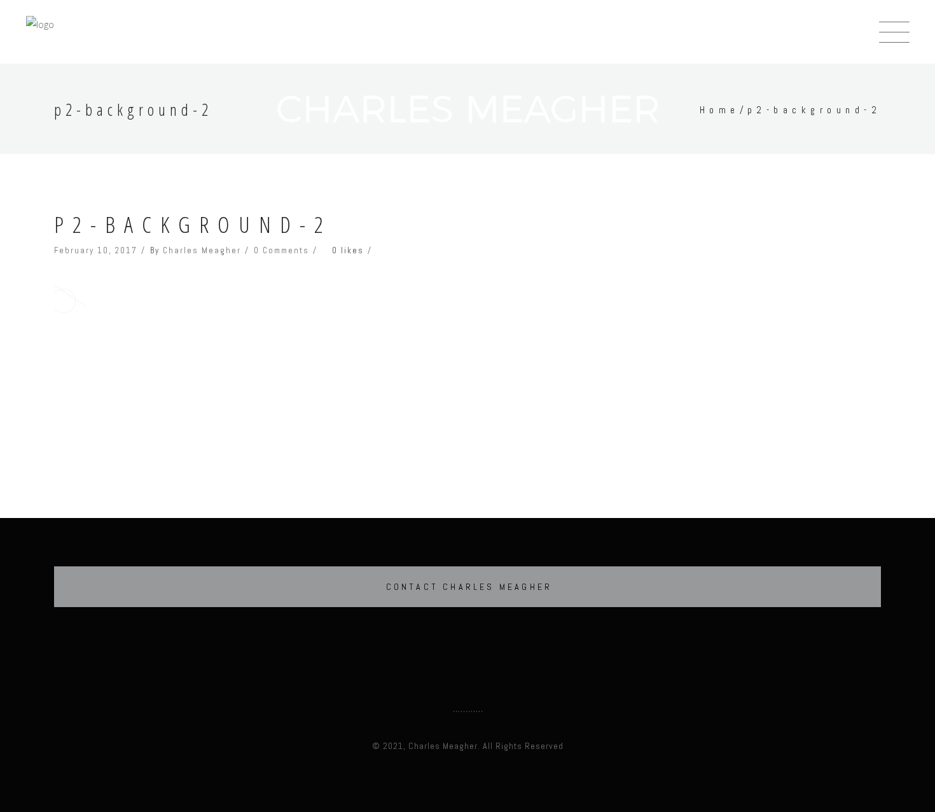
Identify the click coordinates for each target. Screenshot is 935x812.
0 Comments (281, 250)
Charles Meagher (202, 250)
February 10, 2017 (95, 250)
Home (720, 110)
